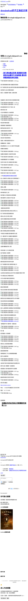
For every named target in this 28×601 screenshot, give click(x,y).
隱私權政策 (24, 580)
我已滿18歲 (3, 598)
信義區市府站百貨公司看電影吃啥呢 (17, 470)
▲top (2, 472)
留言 (14, 465)
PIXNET (6, 580)
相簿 (4, 64)
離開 (8, 598)
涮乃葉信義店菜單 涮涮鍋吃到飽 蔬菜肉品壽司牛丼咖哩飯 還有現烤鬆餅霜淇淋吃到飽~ (15, 75)
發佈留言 (3, 483)
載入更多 (3, 475)
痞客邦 (11, 465)
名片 (4, 67)
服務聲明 (14, 582)
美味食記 (11, 468)
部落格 (5, 65)
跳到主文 (3, 14)
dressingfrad (3, 457)
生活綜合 (12, 61)
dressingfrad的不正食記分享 (14, 10)
